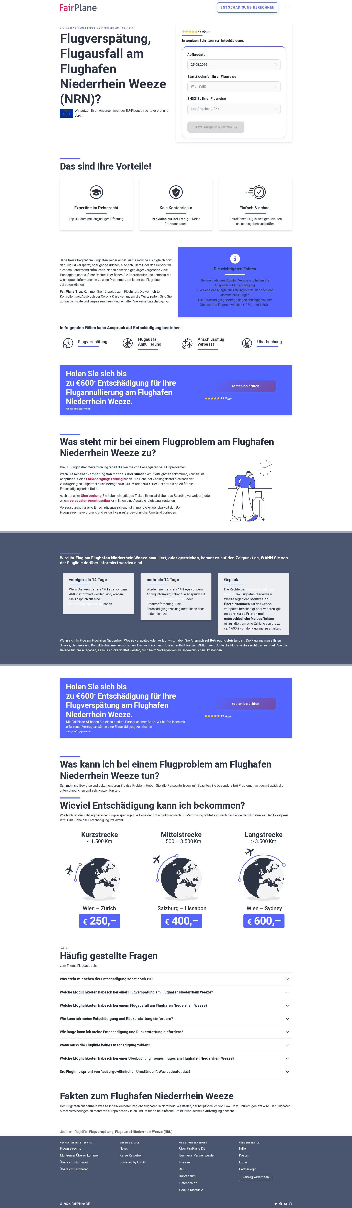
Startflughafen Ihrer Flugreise (211, 76)
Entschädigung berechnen (248, 7)
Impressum (187, 1176)
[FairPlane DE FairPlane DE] (78, 7)
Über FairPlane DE (192, 1148)
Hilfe (242, 1148)
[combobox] (234, 86)
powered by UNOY (133, 1162)
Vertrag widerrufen (255, 1177)
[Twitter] (275, 1203)
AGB (182, 1169)
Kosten (244, 1155)
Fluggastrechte (70, 1148)
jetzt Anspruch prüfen (213, 127)
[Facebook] (280, 1203)
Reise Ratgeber (131, 1155)
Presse (184, 1162)
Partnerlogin (247, 1169)
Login (243, 1162)
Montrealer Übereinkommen (79, 1155)
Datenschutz (188, 1183)
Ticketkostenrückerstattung (166, 599)
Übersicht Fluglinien (74, 1162)
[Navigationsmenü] (287, 7)
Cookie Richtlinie (191, 1190)
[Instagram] (290, 1203)
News (124, 1148)
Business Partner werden (197, 1155)
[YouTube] (285, 1203)
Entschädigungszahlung (86, 604)
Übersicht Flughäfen (74, 1132)
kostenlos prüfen (245, 386)
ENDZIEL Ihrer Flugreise (206, 98)
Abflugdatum (198, 55)
